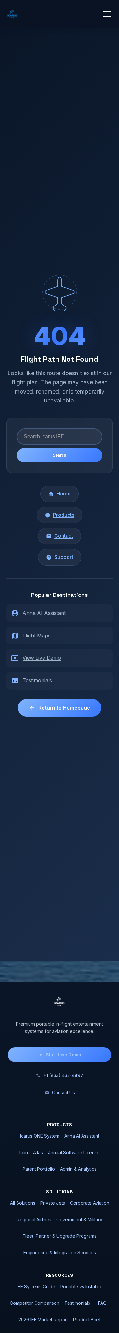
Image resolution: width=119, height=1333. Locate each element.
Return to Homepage (64, 707)
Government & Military (79, 1219)
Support (63, 557)
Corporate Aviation (89, 1203)
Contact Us (63, 1092)
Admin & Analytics (78, 1169)
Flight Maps (36, 635)
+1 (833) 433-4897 (63, 1075)
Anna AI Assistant (44, 613)
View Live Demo (42, 658)
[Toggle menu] (107, 14)
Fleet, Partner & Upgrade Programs (59, 1236)
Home (63, 493)
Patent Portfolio (39, 1169)
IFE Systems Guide (36, 1286)
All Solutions (22, 1203)
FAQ (102, 1303)
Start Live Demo (63, 1054)
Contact (63, 536)
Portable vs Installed (81, 1286)
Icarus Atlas (31, 1152)
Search (59, 455)
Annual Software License (74, 1152)
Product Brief (87, 1319)
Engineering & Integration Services (59, 1252)
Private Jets (52, 1203)
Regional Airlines (34, 1219)
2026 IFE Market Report (43, 1319)
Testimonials (37, 680)
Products (63, 515)
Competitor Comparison (34, 1303)
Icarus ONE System (39, 1136)
